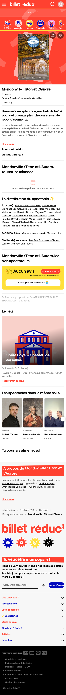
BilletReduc (8, 510)
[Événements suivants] (62, 419)
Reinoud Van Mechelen (28, 205)
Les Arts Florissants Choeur (44, 240)
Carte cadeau (9, 622)
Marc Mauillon (47, 209)
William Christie (11, 243)
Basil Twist (27, 243)
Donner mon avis (50, 271)
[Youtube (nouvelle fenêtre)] (21, 543)
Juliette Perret (20, 215)
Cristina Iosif (44, 219)
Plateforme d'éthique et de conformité (24, 674)
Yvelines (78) (35, 486)
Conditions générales (16, 659)
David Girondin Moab (23, 219)
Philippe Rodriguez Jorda (25, 225)
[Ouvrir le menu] (5, 4)
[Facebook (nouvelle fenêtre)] (8, 543)
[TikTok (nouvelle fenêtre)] (48, 543)
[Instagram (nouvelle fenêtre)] (35, 543)
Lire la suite (8, 144)
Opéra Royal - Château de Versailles (22, 98)
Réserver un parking (13, 380)
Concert (43, 510)
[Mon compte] (60, 4)
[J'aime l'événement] (60, 35)
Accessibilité (11, 678)
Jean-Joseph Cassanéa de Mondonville (38, 233)
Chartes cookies (13, 670)
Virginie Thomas (44, 212)
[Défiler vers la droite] (63, 24)
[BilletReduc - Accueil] (22, 4)
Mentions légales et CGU (17, 667)
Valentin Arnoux (38, 215)
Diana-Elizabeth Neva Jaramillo (29, 222)
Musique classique (12, 483)
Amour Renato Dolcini (21, 212)
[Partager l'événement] (53, 35)
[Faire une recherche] (52, 4)
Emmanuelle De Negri (25, 209)
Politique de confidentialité (18, 663)
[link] (7, 25)
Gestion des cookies (15, 682)
